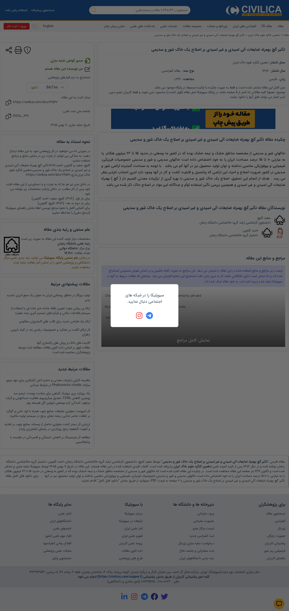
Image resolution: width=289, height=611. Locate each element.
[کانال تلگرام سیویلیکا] (149, 315)
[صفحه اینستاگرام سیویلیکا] (139, 315)
